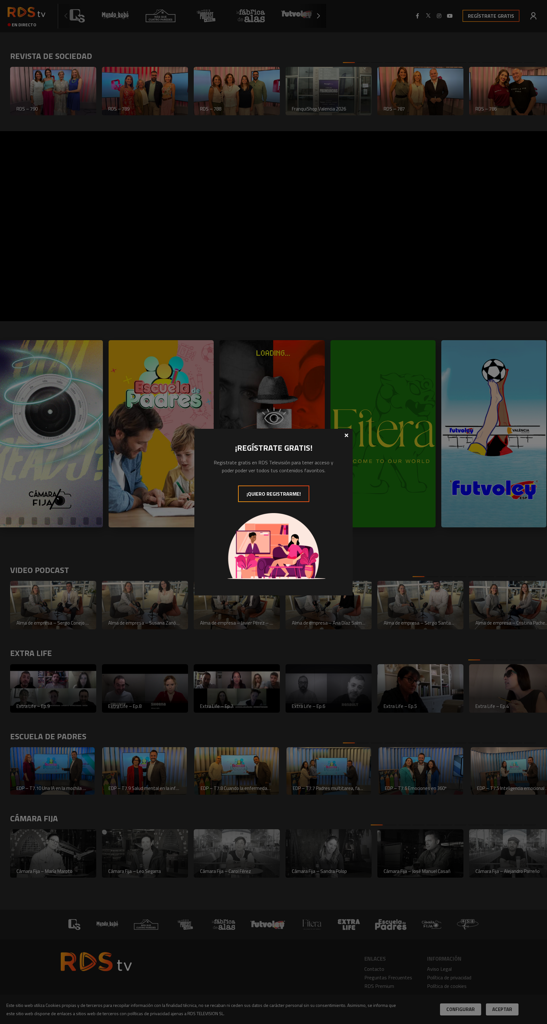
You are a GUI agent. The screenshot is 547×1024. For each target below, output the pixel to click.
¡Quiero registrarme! (274, 494)
